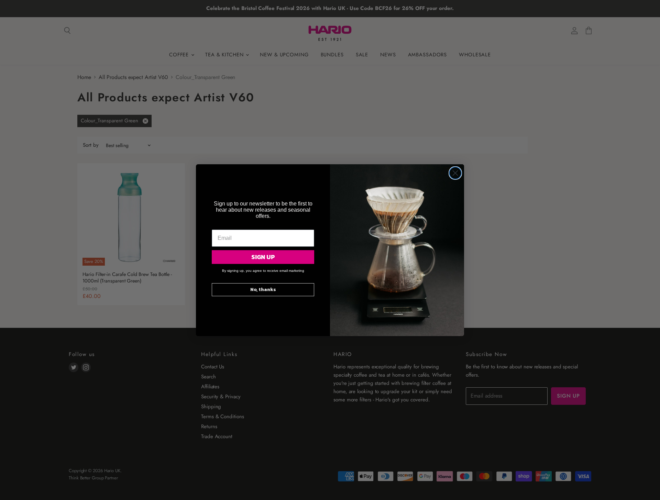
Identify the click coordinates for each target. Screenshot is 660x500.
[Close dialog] (455, 173)
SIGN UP (263, 257)
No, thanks (263, 289)
